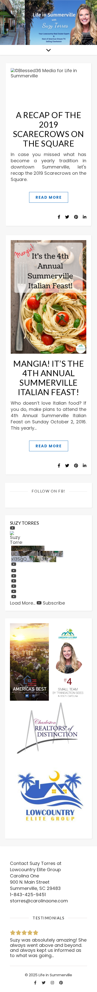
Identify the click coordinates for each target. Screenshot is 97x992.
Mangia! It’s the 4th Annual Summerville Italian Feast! (48, 377)
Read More (49, 197)
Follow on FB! (48, 491)
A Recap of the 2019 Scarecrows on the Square (48, 129)
